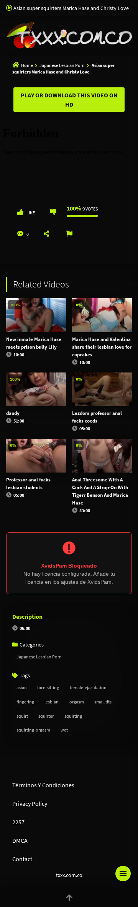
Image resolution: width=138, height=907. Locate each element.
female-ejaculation (88, 687)
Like (30, 212)
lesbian (51, 702)
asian (21, 687)
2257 (18, 822)
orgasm (76, 702)
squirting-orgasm (33, 730)
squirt (22, 716)
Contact (22, 859)
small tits (103, 702)
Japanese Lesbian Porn (62, 65)
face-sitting (48, 687)
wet (64, 730)
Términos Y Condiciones (43, 785)
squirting (73, 716)
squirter (46, 716)
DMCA (20, 840)
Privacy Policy (29, 803)
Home (27, 65)
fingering (25, 702)
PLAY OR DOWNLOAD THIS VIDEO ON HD (69, 99)
